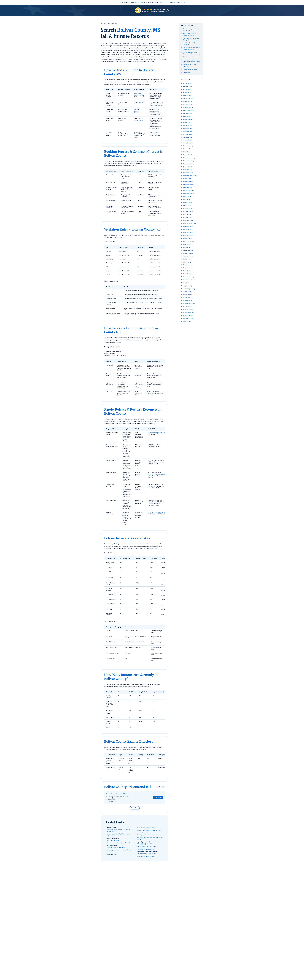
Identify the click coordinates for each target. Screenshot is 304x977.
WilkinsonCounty (188, 312)
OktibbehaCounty (188, 235)
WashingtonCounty (189, 304)
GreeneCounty (187, 140)
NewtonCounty (188, 229)
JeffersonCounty (188, 173)
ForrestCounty (187, 131)
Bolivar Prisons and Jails (190, 69)
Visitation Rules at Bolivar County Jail (190, 44)
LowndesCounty (188, 208)
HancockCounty (188, 146)
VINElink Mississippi (137, 112)
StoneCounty (187, 274)
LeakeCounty (187, 196)
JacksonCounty (187, 167)
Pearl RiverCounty (188, 241)
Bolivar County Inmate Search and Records (192, 29)
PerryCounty (187, 244)
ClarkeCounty (187, 113)
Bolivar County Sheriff (138, 94)
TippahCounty (187, 286)
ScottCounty (187, 262)
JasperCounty (187, 170)
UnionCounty (187, 295)
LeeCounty (186, 199)
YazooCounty (187, 321)
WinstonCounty (188, 315)
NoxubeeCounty (188, 232)
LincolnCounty (187, 205)
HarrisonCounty (188, 149)
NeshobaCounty (188, 226)
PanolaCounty (187, 238)
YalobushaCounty (188, 318)
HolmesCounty (187, 155)
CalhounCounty (188, 98)
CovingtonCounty (188, 125)
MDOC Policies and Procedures (146, 828)
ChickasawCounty (188, 104)
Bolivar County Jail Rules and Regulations (149, 830)
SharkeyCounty (188, 265)
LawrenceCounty (188, 193)
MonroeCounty (188, 220)
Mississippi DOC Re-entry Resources (147, 835)
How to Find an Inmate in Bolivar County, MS (190, 34)
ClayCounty (186, 116)
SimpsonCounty (188, 268)
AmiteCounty (187, 89)
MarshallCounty (188, 217)
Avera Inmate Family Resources (146, 856)
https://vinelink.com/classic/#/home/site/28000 (162, 512)
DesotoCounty (187, 128)
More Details (158, 797)
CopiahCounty (187, 122)
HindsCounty (187, 152)
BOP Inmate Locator (138, 119)
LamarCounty (187, 187)
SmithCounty (187, 271)
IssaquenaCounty (188, 161)
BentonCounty (187, 95)
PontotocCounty (188, 250)
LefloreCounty (187, 202)
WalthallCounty (188, 298)
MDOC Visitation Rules (113, 840)
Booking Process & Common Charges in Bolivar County (191, 39)
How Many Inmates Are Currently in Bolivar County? (191, 61)
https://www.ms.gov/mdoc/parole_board (159, 433)
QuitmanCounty (188, 256)
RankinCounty (187, 259)
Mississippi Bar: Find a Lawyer (145, 849)
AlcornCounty (187, 86)
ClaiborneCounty (188, 110)
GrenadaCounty (188, 143)
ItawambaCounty (188, 164)
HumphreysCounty (189, 158)
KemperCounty (188, 181)
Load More (134, 808)
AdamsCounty (187, 83)
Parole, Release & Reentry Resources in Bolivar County (191, 53)
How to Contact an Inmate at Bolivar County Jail (191, 48)
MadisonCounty (188, 211)
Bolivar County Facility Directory (189, 65)
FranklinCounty (188, 134)
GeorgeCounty (187, 137)
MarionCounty (187, 214)
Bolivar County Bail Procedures (116, 847)
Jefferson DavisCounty (190, 176)
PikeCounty (186, 247)
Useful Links (186, 72)
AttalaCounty (187, 92)
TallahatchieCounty (189, 280)
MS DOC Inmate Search (139, 103)
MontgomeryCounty (189, 223)
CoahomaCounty (188, 119)
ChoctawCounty (188, 107)
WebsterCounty (188, 309)
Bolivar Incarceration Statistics (192, 57)
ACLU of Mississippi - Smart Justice (147, 846)
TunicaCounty (187, 292)
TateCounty (187, 283)
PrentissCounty (188, 253)
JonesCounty (187, 179)
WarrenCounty (187, 301)
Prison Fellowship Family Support (146, 853)
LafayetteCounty (188, 184)
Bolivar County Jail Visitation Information (119, 843)
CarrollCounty (187, 101)
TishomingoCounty (189, 289)
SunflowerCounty (188, 277)
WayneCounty (187, 306)
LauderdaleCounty (189, 190)
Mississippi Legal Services (144, 844)
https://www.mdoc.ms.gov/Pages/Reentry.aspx (161, 474)
